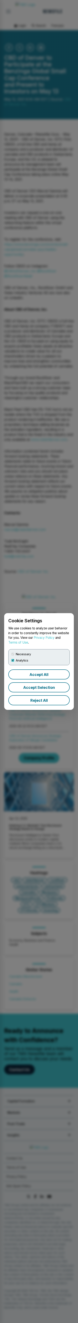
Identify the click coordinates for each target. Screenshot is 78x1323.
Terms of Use (18, 642)
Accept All (39, 674)
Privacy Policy (44, 638)
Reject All (39, 700)
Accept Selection (39, 687)
